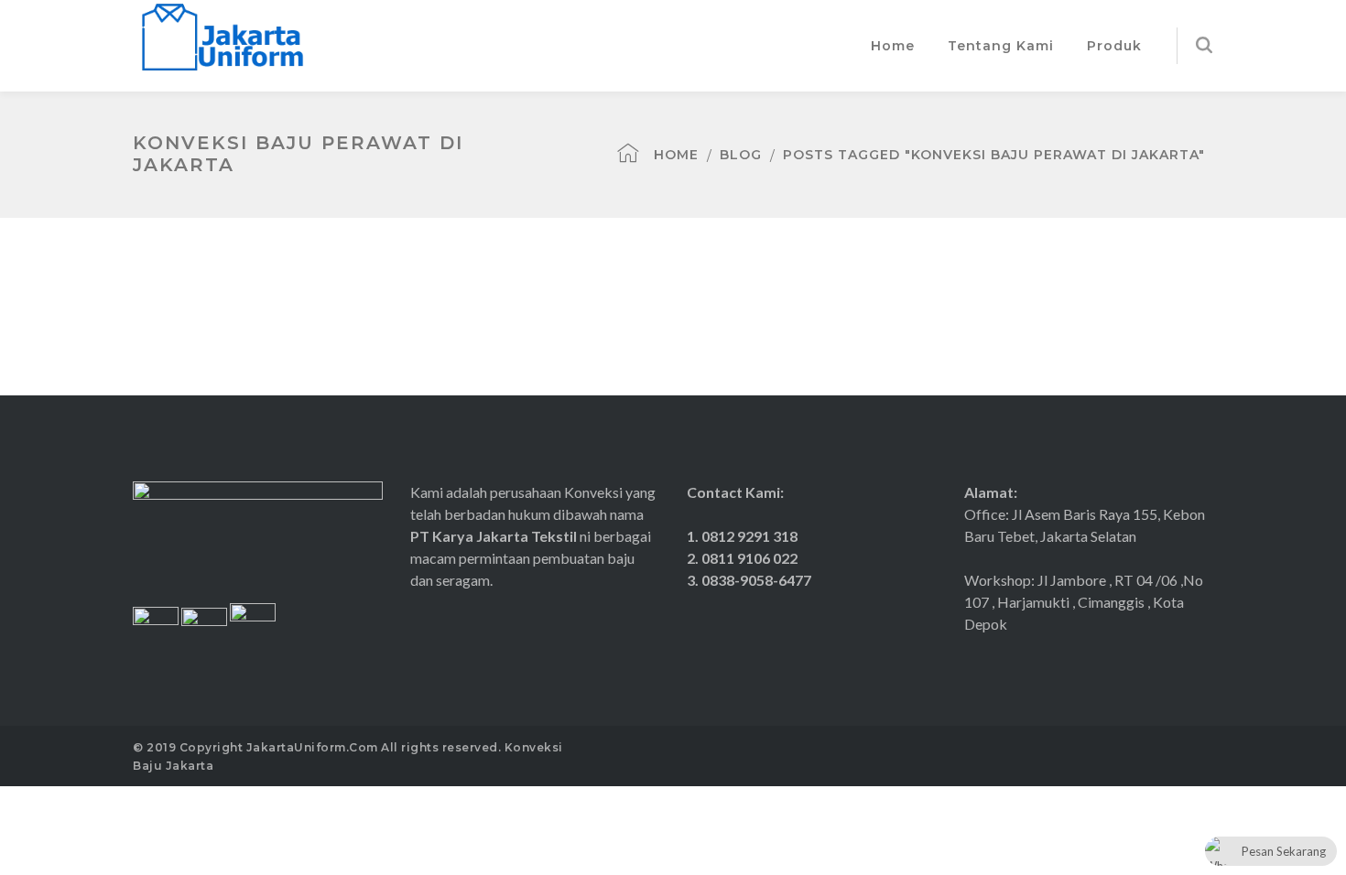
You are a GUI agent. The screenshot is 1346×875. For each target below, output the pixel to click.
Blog (741, 154)
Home (676, 154)
